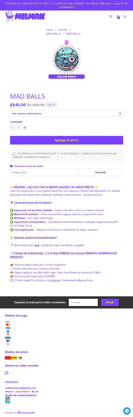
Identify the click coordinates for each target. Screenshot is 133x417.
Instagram (54, 280)
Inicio (49, 30)
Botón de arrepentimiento (20, 395)
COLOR (62, 30)
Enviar (110, 302)
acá (37, 245)
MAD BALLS (53, 33)
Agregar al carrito (66, 140)
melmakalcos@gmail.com (20, 387)
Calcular (100, 172)
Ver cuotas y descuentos (26, 113)
